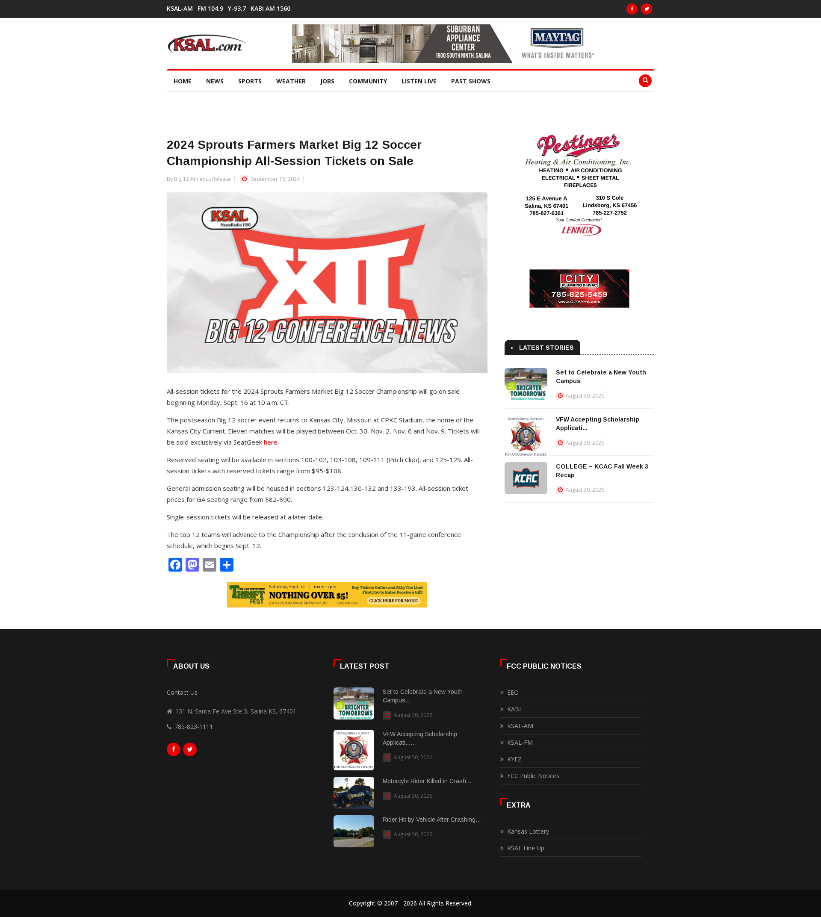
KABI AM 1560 (270, 8)
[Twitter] (646, 9)
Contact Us (182, 692)
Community (368, 81)
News (215, 81)
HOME (183, 81)
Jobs (327, 81)
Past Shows (470, 81)
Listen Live (419, 81)
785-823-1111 (193, 726)
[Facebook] (632, 9)
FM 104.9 (210, 8)
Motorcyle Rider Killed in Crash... (427, 781)
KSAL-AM (180, 8)
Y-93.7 (237, 8)
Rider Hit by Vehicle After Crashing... (432, 819)
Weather (291, 81)
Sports (250, 81)
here (271, 442)
